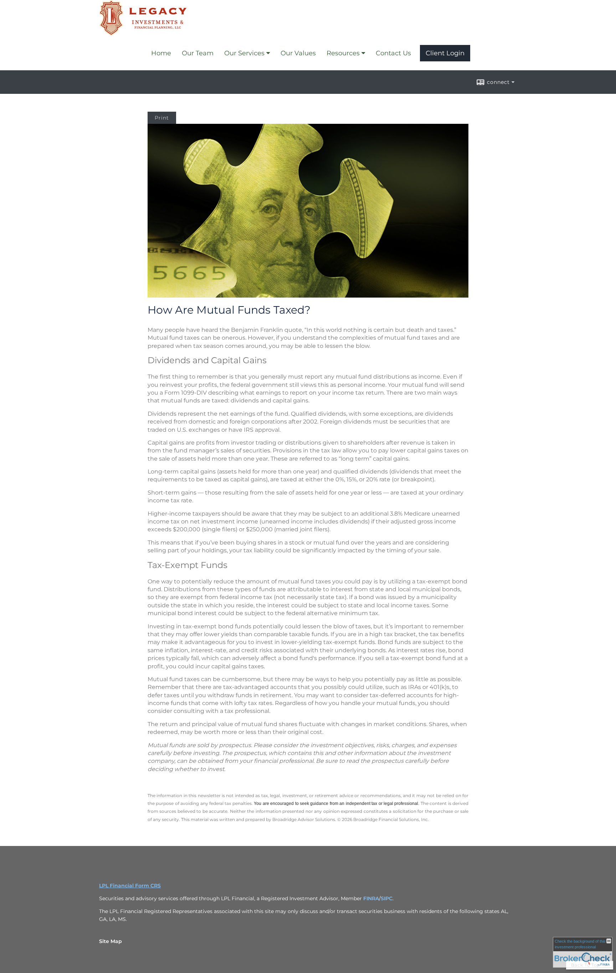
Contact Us (393, 53)
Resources (343, 53)
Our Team (198, 53)
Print (162, 118)
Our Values (298, 53)
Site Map (110, 941)
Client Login (445, 53)
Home (161, 53)
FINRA (371, 898)
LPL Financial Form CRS (130, 885)
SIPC (386, 898)
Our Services (244, 53)
